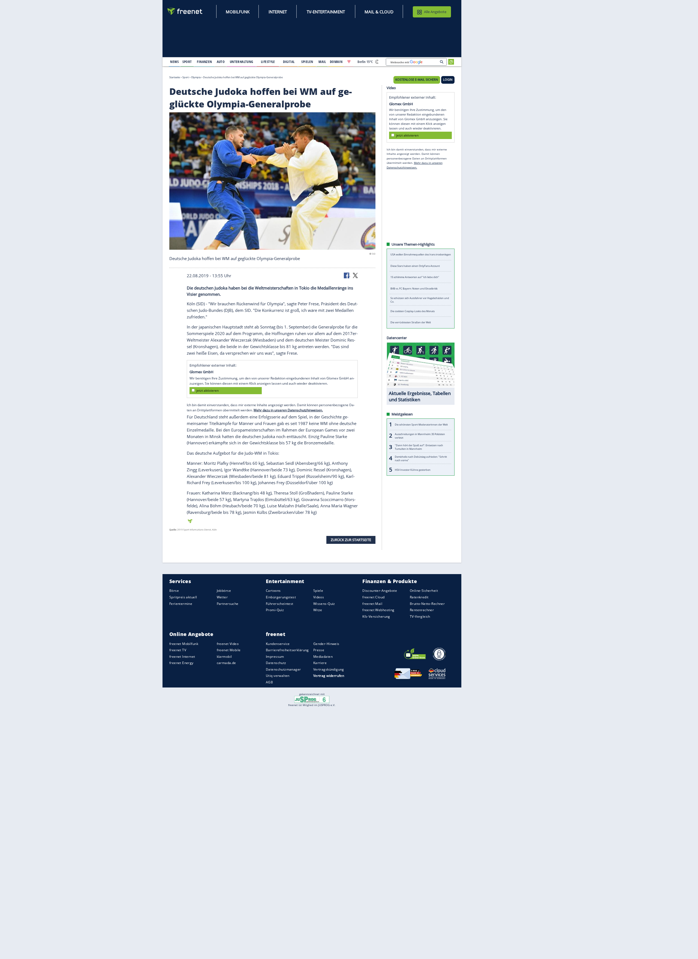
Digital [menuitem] (289, 61)
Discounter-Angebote (379, 591)
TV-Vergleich (420, 616)
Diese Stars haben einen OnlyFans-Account (415, 266)
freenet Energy (181, 663)
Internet (278, 11)
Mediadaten (323, 657)
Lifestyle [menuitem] (268, 61)
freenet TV (177, 650)
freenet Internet (182, 657)
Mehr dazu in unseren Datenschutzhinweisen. (288, 410)
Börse (174, 591)
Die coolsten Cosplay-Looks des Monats (412, 311)
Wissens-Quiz (324, 603)
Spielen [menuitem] (307, 61)
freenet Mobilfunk (183, 643)
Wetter (222, 597)
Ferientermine (180, 603)
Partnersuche (228, 603)
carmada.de (226, 663)
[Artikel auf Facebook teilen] (347, 275)
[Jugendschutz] (311, 699)
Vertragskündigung (328, 669)
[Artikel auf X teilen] (355, 275)
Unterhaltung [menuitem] (241, 61)
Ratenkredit (419, 597)
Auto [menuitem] (221, 61)
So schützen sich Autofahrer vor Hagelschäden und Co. (419, 299)
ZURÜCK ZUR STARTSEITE (351, 539)
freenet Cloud (373, 597)
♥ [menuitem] (349, 61)
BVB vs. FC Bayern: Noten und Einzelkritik (414, 288)
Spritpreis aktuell (183, 597)
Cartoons (273, 591)
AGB (269, 682)
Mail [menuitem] (322, 61)
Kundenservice (278, 643)
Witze (317, 610)
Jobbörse (224, 591)
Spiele (318, 591)
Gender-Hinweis (326, 643)
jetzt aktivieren (207, 390)
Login (447, 80)
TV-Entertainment (326, 11)
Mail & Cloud (379, 11)
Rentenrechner (422, 610)
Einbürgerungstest (281, 597)
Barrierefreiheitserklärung (287, 650)
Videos (318, 597)
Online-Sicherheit (424, 591)
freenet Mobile (229, 650)
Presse (318, 650)
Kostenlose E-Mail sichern (416, 80)
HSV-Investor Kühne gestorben (413, 469)
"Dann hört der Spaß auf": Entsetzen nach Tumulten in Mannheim (419, 447)
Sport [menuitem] (187, 61)
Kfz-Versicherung (376, 616)
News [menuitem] (174, 61)
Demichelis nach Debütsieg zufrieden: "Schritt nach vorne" (421, 458)
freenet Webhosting (378, 610)
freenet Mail (372, 603)
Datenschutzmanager (283, 669)
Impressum (275, 657)
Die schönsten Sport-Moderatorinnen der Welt (421, 424)
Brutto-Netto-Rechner (427, 603)
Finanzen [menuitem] (204, 61)
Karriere (320, 663)
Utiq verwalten (278, 676)
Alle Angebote (435, 11)
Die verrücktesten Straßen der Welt (410, 322)
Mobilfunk (237, 11)
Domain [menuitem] (336, 61)
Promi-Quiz (275, 610)
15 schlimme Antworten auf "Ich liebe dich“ (414, 277)
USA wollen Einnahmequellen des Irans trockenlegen (420, 254)
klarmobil (224, 657)
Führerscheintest (279, 603)
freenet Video (228, 643)
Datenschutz (276, 663)
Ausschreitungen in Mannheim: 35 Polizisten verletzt (420, 435)
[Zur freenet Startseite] (185, 11)
